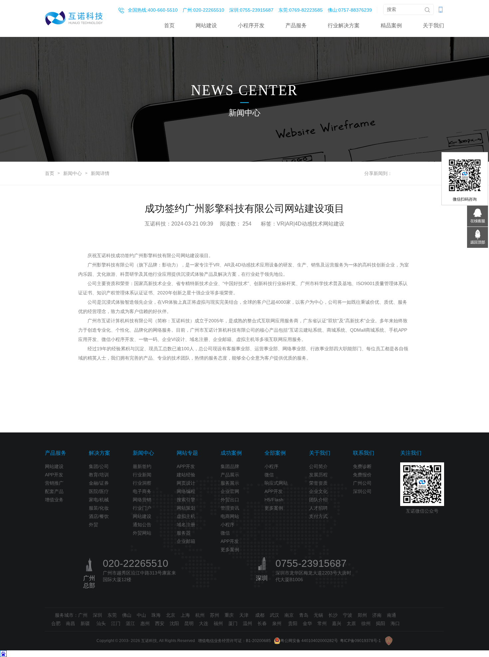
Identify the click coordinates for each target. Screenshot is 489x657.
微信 (225, 533)
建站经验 (186, 474)
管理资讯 (230, 508)
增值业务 (54, 499)
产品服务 (296, 25)
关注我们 (410, 453)
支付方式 (318, 516)
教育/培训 (99, 474)
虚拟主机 (186, 516)
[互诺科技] (74, 18)
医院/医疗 (99, 491)
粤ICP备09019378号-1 (360, 640)
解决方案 (99, 453)
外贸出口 (230, 499)
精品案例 (391, 25)
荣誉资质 (318, 483)
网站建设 (206, 25)
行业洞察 (142, 483)
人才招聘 (318, 508)
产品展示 (230, 474)
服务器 (184, 533)
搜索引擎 (186, 499)
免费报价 (362, 474)
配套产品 (54, 491)
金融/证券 (99, 483)
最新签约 (142, 466)
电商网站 (230, 516)
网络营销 (142, 499)
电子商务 (142, 491)
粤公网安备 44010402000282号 (309, 640)
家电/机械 (99, 499)
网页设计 (186, 483)
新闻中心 (72, 173)
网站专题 (187, 453)
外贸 (93, 524)
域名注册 (186, 524)
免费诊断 (362, 466)
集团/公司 (99, 466)
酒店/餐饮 (99, 516)
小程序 (228, 524)
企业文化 (318, 491)
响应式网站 (276, 483)
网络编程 (186, 491)
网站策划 (186, 508)
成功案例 (231, 453)
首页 (169, 25)
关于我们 (433, 25)
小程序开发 (251, 25)
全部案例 (275, 453)
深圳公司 (362, 491)
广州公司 (362, 483)
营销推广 (54, 483)
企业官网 (230, 491)
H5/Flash (273, 499)
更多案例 (230, 549)
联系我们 (363, 453)
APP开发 (54, 474)
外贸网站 (142, 533)
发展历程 (318, 474)
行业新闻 (142, 474)
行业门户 (142, 508)
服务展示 (230, 483)
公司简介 (318, 466)
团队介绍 (318, 499)
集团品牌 (230, 466)
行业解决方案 (344, 25)
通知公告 (142, 524)
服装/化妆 (99, 508)
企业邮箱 (186, 541)
